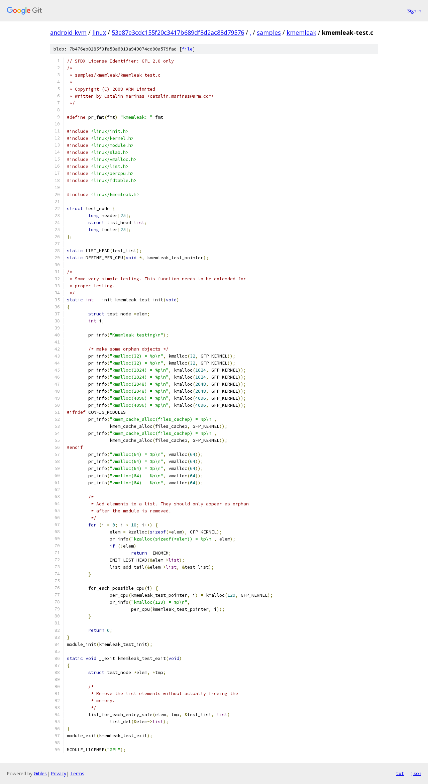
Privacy (58, 773)
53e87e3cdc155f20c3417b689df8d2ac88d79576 (178, 32)
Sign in (414, 10)
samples (269, 32)
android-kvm (68, 32)
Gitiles (40, 773)
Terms (77, 773)
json (416, 773)
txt (400, 773)
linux (99, 32)
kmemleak (301, 32)
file (187, 49)
